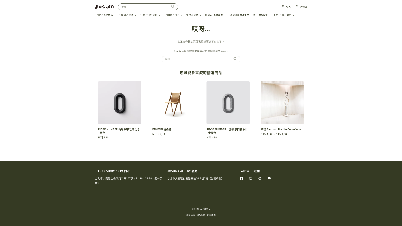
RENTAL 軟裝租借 (213, 15)
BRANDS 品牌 (126, 15)
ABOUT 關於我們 (282, 15)
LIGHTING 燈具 (171, 15)
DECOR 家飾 (192, 15)
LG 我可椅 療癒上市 (239, 15)
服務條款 (190, 214)
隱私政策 (201, 214)
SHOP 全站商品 (105, 15)
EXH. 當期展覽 (260, 15)
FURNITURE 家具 (148, 15)
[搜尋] (173, 7)
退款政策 (211, 214)
